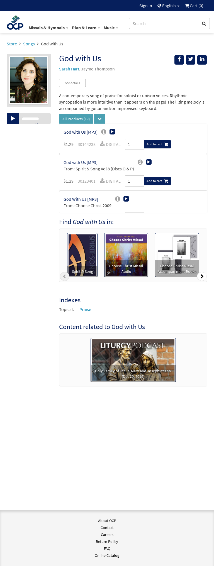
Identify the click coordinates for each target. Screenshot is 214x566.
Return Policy (107, 541)
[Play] (13, 118)
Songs (29, 43)
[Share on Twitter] (190, 60)
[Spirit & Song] (82, 254)
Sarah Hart (69, 69)
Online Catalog (107, 555)
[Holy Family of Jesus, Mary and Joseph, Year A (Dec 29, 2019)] (133, 359)
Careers (107, 534)
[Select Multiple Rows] (99, 119)
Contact (107, 527)
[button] (64, 277)
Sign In (145, 5)
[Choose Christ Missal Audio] (126, 254)
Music (109, 27)
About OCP (107, 520)
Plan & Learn (84, 27)
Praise (85, 309)
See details (72, 83)
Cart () (196, 5)
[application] (29, 118)
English (169, 5)
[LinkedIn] (202, 60)
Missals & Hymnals (47, 27)
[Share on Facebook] (179, 60)
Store (12, 43)
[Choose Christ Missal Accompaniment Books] (177, 254)
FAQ (107, 548)
